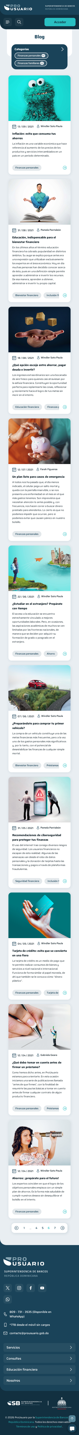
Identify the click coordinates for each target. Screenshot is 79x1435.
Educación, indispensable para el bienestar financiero (34, 239)
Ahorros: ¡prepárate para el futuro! (35, 1178)
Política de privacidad (50, 1427)
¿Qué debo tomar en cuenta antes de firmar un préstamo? (36, 1064)
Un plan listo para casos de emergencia (38, 476)
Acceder (59, 23)
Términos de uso (25, 1427)
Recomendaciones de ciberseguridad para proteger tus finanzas (36, 837)
